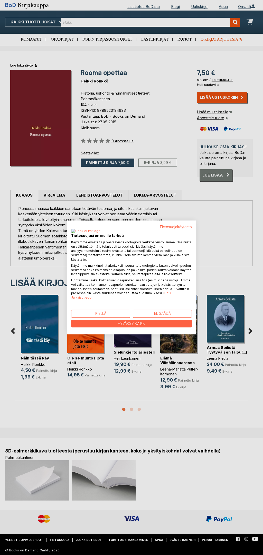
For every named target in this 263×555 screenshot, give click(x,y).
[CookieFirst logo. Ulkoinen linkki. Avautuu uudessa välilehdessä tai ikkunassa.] (85, 231)
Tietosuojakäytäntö (175, 227)
